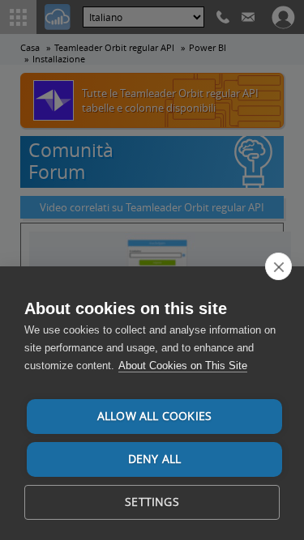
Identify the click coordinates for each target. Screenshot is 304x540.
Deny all (155, 459)
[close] (278, 266)
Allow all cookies (154, 416)
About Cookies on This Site (182, 365)
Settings (152, 502)
